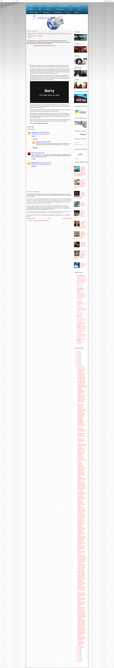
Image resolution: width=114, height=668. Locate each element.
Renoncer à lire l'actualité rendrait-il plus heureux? (81, 621)
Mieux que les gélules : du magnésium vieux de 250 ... (81, 542)
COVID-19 (76, 12)
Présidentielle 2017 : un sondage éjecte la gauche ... (81, 617)
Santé (70, 9)
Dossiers (40, 6)
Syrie (67, 12)
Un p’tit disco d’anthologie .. (80, 342)
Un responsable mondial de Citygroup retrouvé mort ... (81, 459)
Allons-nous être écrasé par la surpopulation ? (81, 580)
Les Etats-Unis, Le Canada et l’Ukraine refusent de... (81, 435)
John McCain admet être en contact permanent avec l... (81, 589)
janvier (79, 659)
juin (78, 652)
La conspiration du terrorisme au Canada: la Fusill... (81, 609)
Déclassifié (48, 9)
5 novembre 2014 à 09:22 (45, 141)
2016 (77, 361)
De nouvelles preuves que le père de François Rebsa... (81, 498)
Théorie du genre (77, 6)
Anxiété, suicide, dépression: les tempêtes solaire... (81, 576)
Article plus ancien (67, 218)
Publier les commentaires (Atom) (41, 220)
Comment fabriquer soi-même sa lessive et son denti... (81, 604)
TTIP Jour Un (80, 490)
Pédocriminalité (57, 12)
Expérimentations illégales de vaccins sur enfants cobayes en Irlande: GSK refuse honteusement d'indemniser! (81, 328)
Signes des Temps (81, 308)
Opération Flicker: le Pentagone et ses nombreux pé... (81, 493)
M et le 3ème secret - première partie (83, 264)
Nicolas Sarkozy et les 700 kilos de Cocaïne (81, 552)
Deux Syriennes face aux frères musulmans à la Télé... (81, 547)
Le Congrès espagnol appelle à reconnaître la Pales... (81, 479)
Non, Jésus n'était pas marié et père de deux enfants (81, 515)
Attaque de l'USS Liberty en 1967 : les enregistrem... (81, 484)
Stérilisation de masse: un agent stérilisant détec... (81, 572)
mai (79, 653)
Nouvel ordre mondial (63, 6)
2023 (77, 351)
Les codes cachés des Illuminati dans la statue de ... (81, 383)
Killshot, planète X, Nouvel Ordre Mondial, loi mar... (81, 625)
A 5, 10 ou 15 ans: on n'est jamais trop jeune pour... (81, 375)
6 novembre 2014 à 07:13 (39, 152)
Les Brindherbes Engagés (81, 339)
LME (46, 123)
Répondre (33, 136)
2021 (77, 354)
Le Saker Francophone (80, 302)
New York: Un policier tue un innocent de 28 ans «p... (81, 430)
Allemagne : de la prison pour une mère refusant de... (81, 556)
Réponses (35, 138)
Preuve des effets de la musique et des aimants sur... (81, 594)
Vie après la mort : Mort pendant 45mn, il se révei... (81, 449)
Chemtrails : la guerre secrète (80, 507)
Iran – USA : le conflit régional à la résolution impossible (81, 319)
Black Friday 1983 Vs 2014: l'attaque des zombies (81, 379)
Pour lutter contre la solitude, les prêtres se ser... (81, 519)
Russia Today (37, 123)
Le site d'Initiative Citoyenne (81, 323)
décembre (80, 366)
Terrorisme (79, 9)
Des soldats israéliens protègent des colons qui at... (80, 464)
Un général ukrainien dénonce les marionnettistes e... (81, 400)
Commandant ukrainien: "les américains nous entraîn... (81, 533)
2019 (77, 357)
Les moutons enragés (80, 315)
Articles (78, 142)
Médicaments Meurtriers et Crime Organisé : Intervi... (81, 503)
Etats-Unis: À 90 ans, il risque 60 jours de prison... (81, 613)
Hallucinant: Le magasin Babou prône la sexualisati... (81, 454)
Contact (77, 158)
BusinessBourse (81, 275)
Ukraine (31, 9)
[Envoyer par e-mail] (27, 127)
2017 (77, 360)
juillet (79, 650)
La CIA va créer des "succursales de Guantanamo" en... (81, 560)
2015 (77, 363)
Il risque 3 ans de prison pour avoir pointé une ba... (81, 396)
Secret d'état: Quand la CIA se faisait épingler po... (81, 411)
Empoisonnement (60, 9)
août (79, 649)
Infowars (40, 69)
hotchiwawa (34, 132)
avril (79, 655)
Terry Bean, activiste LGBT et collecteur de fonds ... (81, 445)
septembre (80, 647)
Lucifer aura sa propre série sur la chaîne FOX (83, 244)
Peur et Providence (81, 336)
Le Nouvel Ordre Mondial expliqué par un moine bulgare (81, 633)
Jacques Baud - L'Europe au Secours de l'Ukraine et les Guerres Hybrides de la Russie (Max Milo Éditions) (81, 295)
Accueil (31, 6)
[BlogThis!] (29, 127)
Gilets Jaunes (46, 12)
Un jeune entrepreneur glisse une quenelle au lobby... (81, 598)
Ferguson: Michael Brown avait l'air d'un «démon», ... (81, 415)
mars (79, 656)
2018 (77, 358)
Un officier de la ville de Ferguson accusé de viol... (81, 469)
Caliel (37, 141)
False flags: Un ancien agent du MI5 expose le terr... (81, 424)
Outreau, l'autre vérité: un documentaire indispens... (80, 406)
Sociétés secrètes (34, 12)
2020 (77, 355)
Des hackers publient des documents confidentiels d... (81, 419)
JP (32, 152)
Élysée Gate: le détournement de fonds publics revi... (81, 440)
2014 (77, 364)
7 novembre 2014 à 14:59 (45, 162)
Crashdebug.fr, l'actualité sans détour (80, 289)
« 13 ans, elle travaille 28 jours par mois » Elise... (81, 564)
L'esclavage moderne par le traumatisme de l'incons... (81, 391)
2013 (77, 661)
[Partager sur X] (31, 127)
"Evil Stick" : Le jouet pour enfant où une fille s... (81, 528)
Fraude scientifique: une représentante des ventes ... (81, 488)
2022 (77, 352)
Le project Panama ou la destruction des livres (81, 311)
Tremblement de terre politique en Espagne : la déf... (81, 629)
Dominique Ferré (35, 162)
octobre (79, 646)
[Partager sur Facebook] (33, 127)
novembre (80, 367)
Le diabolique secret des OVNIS (82, 203)
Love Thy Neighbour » (50, 70)
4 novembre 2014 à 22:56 (43, 132)
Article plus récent (31, 218)
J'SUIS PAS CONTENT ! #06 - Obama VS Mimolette (81, 523)
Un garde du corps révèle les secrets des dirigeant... (81, 538)
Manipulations (50, 6)
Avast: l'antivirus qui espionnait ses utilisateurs (81, 585)
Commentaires (79, 144)
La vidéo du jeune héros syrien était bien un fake (81, 511)
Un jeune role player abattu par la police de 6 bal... (81, 387)
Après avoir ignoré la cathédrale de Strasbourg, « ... (81, 370)
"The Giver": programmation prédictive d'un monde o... (80, 642)
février (79, 658)
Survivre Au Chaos (81, 334)
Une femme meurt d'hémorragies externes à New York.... (81, 474)
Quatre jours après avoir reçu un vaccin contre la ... (81, 568)
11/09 (39, 9)
